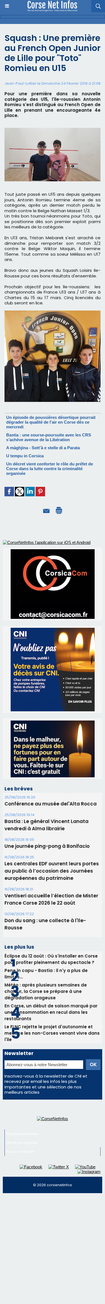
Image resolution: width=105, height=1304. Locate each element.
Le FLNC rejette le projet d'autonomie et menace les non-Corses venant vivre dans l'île (52, 1033)
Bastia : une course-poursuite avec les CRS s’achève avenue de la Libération (48, 437)
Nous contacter (20, 1151)
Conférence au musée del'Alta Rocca (50, 803)
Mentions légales (22, 1142)
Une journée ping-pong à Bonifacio (47, 846)
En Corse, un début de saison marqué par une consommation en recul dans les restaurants (50, 1012)
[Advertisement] (52, 1251)
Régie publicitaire (22, 1133)
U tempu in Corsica (25, 455)
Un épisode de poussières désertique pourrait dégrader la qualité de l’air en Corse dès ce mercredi (50, 422)
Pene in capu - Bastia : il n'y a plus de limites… (46, 974)
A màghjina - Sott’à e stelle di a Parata (43, 447)
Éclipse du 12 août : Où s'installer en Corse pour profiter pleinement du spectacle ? (51, 959)
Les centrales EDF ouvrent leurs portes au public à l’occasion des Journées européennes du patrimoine (51, 870)
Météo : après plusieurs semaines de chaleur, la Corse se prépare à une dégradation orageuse (45, 991)
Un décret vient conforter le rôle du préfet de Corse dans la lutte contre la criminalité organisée (49, 468)
